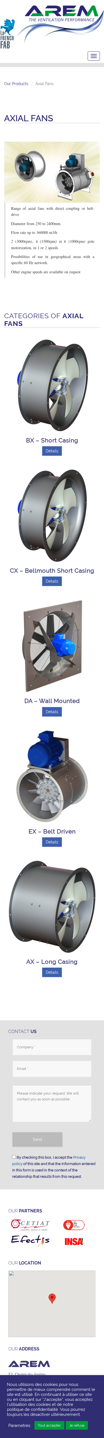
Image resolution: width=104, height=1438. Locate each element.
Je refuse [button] (77, 1425)
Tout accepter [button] (49, 1425)
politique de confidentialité (32, 1409)
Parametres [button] (19, 1425)
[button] (52, 1298)
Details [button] (52, 451)
